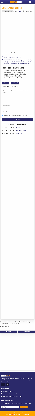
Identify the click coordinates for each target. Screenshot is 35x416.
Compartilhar (8, 11)
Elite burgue (19, 128)
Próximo (14, 83)
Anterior (6, 83)
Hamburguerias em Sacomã (12, 57)
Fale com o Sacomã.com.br (10, 393)
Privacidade (18, 413)
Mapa (9, 331)
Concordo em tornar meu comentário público (15, 115)
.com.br (16, 2)
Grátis (20, 396)
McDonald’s (19, 133)
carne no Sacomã (8, 60)
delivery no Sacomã (9, 62)
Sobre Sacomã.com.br (9, 391)
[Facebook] (3, 384)
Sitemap (23, 413)
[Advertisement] (17, 32)
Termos (11, 413)
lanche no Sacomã (9, 63)
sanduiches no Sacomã (23, 63)
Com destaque (13, 396)
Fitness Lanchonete (21, 130)
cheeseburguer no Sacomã (23, 60)
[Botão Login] (30, 1)
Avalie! (19, 11)
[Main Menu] (1, 2)
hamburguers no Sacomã (23, 62)
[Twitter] (7, 384)
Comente (27, 331)
